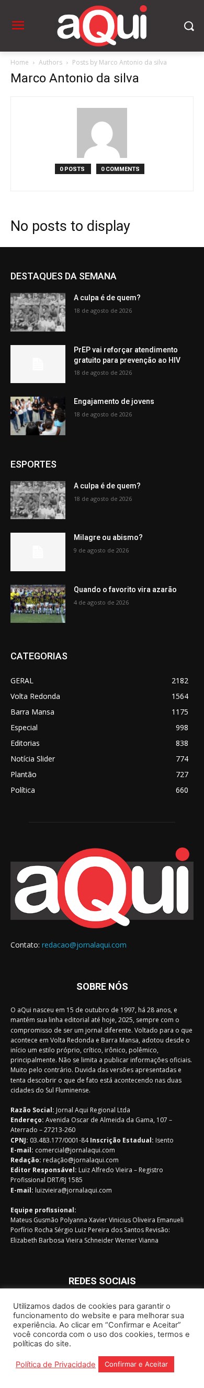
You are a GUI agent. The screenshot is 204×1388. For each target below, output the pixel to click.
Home (19, 62)
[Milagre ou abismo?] (37, 552)
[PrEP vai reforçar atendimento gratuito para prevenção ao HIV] (37, 364)
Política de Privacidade (56, 1364)
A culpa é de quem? (107, 297)
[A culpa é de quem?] (37, 312)
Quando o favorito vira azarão (125, 589)
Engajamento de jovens (114, 401)
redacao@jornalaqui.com (84, 945)
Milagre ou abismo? (108, 537)
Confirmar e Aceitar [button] (136, 1364)
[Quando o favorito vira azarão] (37, 604)
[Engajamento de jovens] (37, 416)
